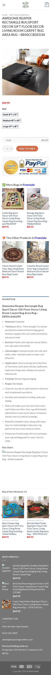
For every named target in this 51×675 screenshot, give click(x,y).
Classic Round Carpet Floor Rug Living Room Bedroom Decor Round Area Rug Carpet (13, 270)
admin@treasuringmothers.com (17, 639)
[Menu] (4, 4)
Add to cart (27, 148)
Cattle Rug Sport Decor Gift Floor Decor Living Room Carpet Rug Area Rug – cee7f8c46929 (13, 218)
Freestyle (29, 184)
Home (5, 15)
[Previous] (2, 212)
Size (4, 109)
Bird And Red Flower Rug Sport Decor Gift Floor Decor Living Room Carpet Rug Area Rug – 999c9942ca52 (38, 528)
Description (8, 299)
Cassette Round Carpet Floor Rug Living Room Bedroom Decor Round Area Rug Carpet (38, 270)
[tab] (25, 299)
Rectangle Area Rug (19, 15)
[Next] (49, 212)
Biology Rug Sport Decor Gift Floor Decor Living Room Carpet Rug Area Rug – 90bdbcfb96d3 (37, 218)
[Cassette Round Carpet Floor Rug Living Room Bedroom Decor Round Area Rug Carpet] (38, 252)
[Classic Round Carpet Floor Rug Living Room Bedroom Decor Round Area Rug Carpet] (13, 252)
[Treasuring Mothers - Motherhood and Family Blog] (25, 5)
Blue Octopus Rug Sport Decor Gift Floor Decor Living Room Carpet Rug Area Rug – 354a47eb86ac (13, 528)
